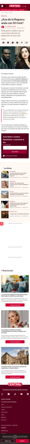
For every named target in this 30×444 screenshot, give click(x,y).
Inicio (2, 12)
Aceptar (22, 441)
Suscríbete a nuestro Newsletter (9, 401)
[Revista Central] (15, 6)
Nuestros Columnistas (6, 407)
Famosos (6, 12)
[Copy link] (22, 43)
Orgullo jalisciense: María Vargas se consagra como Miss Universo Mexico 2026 (19, 204)
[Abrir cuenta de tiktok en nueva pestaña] (15, 394)
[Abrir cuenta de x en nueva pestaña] (2, 394)
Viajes (11, 191)
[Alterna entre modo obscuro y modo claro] (3, 6)
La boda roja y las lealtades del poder (19, 213)
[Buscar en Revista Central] (23, 6)
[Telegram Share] (17, 43)
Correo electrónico (7, 144)
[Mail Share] (26, 43)
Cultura (3, 409)
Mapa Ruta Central (6, 9)
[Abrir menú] (25, 6)
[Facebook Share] (3, 43)
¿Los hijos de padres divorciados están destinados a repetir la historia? (18, 174)
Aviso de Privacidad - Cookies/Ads (9, 425)
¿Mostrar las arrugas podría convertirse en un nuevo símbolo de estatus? (19, 184)
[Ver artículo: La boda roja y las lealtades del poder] (5, 214)
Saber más (8, 441)
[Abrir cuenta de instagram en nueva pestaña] (9, 394)
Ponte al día (13, 211)
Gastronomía (4, 412)
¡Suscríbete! (15, 151)
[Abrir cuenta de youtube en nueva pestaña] (21, 394)
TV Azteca (3, 433)
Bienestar (15, 9)
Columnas (21, 9)
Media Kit (3, 417)
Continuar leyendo (15, 305)
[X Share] (8, 43)
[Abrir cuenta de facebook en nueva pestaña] (28, 394)
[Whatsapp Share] (12, 43)
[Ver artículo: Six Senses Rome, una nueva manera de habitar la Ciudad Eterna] (5, 194)
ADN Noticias (4, 430)
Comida (28, 9)
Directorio (3, 420)
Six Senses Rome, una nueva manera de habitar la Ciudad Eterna (19, 193)
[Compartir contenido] (1, 223)
